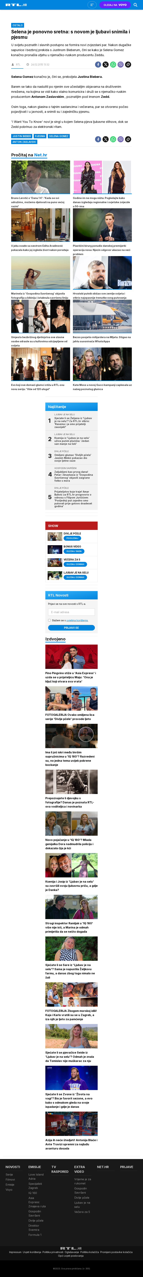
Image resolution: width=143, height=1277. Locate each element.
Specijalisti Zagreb (35, 1186)
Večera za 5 (82, 1212)
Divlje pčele (35, 1220)
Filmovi (10, 1179)
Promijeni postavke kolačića (116, 1252)
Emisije (10, 1184)
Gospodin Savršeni (34, 1213)
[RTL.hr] (16, 5)
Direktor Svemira (33, 1227)
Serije (9, 1174)
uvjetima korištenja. (77, 620)
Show (53, 526)
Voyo (9, 1189)
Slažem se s (70, 620)
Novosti (13, 1167)
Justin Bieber (22, 136)
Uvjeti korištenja (32, 1252)
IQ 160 (32, 1193)
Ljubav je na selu (82, 1205)
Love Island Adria (36, 1176)
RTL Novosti (58, 595)
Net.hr (40, 154)
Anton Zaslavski (24, 141)
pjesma (40, 136)
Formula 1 (35, 1235)
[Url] (128, 65)
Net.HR (103, 1167)
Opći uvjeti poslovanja (71, 1255)
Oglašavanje (72, 1252)
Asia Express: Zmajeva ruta (37, 1202)
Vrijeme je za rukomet (82, 1181)
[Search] (135, 5)
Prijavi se (71, 627)
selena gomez (58, 136)
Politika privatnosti (53, 1252)
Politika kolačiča (89, 1252)
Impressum (15, 1252)
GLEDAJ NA (110, 4)
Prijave (126, 1167)
